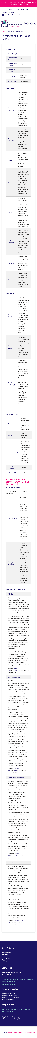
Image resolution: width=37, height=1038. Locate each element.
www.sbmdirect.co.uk (8, 993)
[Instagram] (14, 1018)
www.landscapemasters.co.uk (11, 997)
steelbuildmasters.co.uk (14, 1032)
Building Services (7, 961)
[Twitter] (4, 1018)
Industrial (5, 955)
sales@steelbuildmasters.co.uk (15, 15)
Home (3, 31)
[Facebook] (9, 1018)
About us (11, 9)
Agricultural (5, 957)
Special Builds (6, 959)
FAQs (17, 9)
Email (15, 670)
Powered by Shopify (29, 1032)
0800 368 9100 (8, 12)
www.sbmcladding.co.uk (9, 995)
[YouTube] (19, 1018)
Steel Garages (6, 952)
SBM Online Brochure (8, 999)
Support (4, 963)
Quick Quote (24, 9)
